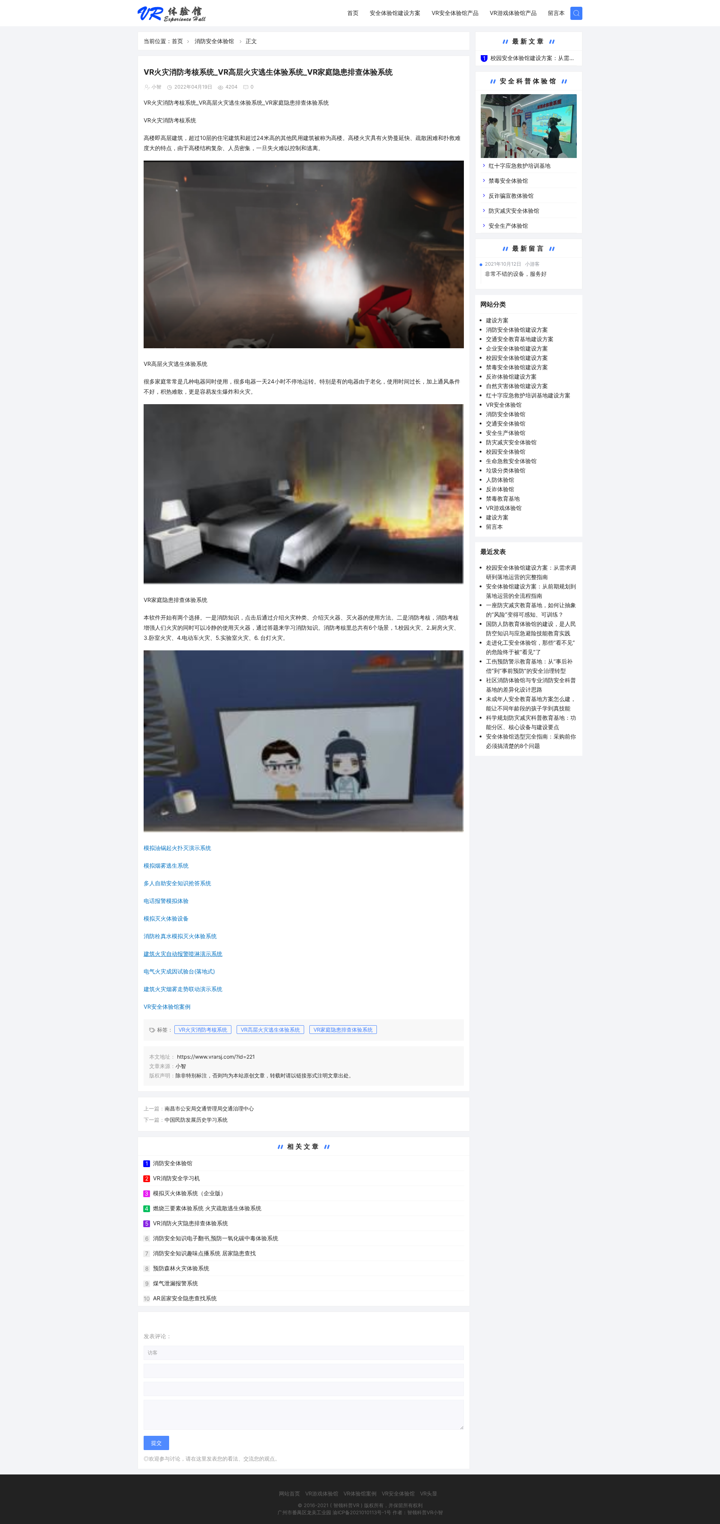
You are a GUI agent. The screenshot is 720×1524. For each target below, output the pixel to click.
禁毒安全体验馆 (508, 180)
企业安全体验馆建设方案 (517, 348)
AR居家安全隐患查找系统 (185, 1298)
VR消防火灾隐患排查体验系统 (190, 1223)
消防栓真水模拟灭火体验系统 (180, 936)
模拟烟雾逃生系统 (166, 865)
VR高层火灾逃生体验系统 (270, 1029)
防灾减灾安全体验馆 (514, 210)
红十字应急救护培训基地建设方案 (528, 395)
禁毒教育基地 (503, 498)
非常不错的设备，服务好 (516, 273)
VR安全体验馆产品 (455, 13)
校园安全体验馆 (505, 451)
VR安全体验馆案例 (167, 1006)
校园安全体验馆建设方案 (517, 357)
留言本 (556, 13)
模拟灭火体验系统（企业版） (189, 1193)
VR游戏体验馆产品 (513, 13)
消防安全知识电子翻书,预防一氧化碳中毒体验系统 (215, 1238)
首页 (352, 13)
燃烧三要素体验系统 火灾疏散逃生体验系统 (207, 1208)
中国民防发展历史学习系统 (196, 1119)
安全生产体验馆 (508, 225)
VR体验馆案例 (360, 1493)
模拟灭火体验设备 (166, 918)
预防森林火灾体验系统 (181, 1268)
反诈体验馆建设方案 (511, 376)
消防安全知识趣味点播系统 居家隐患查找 (204, 1253)
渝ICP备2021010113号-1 (359, 1512)
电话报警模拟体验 (166, 900)
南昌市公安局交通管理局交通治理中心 (209, 1108)
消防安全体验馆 (214, 41)
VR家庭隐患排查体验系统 (343, 1029)
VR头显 (428, 1493)
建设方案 (497, 320)
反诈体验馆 (500, 489)
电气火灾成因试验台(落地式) (179, 971)
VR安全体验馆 (504, 404)
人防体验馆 (500, 479)
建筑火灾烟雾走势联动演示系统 (183, 989)
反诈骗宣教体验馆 (511, 195)
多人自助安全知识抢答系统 (177, 883)
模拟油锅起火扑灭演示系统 (177, 848)
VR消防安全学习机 (176, 1178)
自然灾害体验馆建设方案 (517, 386)
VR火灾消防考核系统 (202, 1029)
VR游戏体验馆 (504, 508)
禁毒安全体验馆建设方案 (517, 367)
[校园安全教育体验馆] (529, 131)
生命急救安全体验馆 (511, 461)
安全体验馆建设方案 (395, 13)
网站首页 (289, 1493)
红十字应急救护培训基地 (519, 165)
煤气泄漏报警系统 (175, 1283)
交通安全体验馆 (505, 423)
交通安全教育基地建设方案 (520, 339)
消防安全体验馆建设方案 (517, 329)
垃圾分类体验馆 (505, 470)
